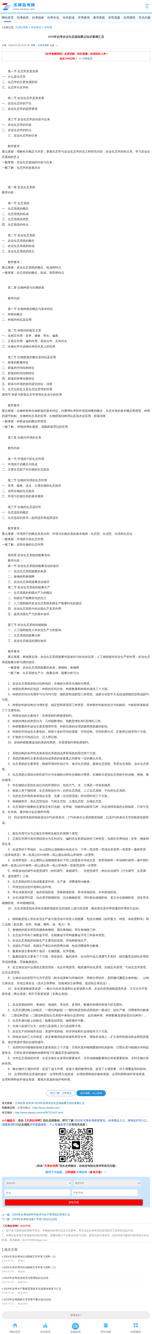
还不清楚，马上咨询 (91, 1093)
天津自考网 (21, 27)
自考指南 (38, 17)
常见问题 (145, 17)
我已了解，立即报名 (61, 1093)
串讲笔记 (36, 27)
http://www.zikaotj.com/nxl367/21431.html (39, 1112)
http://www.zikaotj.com (46, 1107)
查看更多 (76, 1315)
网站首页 (8, 17)
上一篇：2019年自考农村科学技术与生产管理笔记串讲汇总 (36, 1214)
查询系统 (99, 17)
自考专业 (53, 17)
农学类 (48, 27)
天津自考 (20, 1103)
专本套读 (69, 17)
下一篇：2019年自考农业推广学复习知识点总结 (29, 1219)
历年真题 (114, 17)
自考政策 (23, 17)
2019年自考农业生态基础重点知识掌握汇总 (59, 1103)
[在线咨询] (75, 1324)
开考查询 (84, 17)
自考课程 (129, 17)
